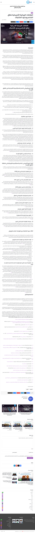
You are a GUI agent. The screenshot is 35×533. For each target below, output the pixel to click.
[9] (8, 160)
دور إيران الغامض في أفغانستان (19, 350)
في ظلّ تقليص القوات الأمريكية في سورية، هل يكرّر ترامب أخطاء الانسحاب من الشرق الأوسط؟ (25, 483)
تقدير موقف (31, 503)
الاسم (32, 448)
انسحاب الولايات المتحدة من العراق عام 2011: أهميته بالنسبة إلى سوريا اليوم (18, 359)
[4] (32, 327)
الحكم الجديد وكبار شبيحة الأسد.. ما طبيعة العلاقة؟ (7, 477)
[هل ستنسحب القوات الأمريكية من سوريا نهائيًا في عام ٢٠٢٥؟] (14, 482)
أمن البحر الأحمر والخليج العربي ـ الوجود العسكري (11, 377)
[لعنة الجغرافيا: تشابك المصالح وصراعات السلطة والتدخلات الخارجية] (17, 522)
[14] (25, 206)
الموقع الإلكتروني (14, 452)
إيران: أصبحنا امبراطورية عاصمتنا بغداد (24, 331)
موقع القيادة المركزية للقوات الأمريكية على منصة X (22, 319)
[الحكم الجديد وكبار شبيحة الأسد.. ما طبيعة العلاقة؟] (14, 478)
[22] (15, 287)
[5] (32, 331)
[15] (8, 213)
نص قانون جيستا (24, 363)
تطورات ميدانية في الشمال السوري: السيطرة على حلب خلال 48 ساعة (7, 428)
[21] (31, 278)
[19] (12, 250)
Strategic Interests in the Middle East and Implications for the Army (20, 321)
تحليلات (32, 500)
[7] (19, 147)
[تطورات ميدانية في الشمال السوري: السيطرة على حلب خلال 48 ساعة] (6, 424)
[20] (11, 272)
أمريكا (31, 389)
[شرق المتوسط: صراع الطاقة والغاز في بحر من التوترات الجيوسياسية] (14, 522)
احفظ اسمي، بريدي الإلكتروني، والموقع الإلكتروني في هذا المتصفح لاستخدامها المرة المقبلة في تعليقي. (18, 456)
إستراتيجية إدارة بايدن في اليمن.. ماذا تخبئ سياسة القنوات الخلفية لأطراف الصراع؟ (17, 366)
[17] (4, 226)
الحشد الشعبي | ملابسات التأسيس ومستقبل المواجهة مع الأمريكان (18, 355)
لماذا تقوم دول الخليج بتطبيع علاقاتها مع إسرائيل (10, 338)
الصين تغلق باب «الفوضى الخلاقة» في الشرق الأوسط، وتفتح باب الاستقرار (12, 345)
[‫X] (24, 398)
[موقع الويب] (26, 398)
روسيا (32, 495)
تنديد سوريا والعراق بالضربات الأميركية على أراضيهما (20, 368)
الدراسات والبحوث (28, 11)
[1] (13, 73)
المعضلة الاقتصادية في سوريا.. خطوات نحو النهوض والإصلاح (28, 428)
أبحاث (25, 11)
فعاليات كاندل (31, 507)
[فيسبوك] (25, 398)
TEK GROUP (16, 531)
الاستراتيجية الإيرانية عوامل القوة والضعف (22, 380)
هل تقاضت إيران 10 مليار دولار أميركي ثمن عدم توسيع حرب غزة (17, 372)
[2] (32, 321)
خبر (32, 510)
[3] (32, 324)
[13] (16, 200)
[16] (30, 219)
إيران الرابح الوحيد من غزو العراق (15, 352)
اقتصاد (32, 505)
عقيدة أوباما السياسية (10, 361)
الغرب (32, 496)
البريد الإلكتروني (31, 452)
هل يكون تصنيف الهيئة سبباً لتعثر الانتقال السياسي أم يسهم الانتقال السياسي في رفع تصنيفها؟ (17, 429)
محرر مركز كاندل (30, 19)
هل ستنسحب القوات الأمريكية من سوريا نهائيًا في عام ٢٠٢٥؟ (7, 481)
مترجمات (31, 492)
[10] (4, 175)
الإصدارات (31, 509)
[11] (32, 350)
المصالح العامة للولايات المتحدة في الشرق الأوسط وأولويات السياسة (21, 322)
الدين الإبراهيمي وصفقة (23, 336)
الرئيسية (32, 11)
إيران (27, 389)
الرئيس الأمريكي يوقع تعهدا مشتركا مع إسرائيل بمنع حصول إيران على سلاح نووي (16, 382)
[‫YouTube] (23, 398)
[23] (25, 292)
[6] (32, 333)
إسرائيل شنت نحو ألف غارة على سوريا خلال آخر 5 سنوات (20, 370)
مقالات (32, 493)
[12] (12, 193)
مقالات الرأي (31, 506)
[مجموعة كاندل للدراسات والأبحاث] (29, 2)
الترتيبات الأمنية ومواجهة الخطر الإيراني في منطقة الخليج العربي (15, 333)
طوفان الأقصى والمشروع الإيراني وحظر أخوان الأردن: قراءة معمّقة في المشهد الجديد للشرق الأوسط (7, 473)
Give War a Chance (27, 324)
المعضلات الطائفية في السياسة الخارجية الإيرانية (21, 327)
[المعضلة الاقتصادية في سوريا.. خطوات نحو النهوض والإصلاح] (28, 424)
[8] (9, 151)
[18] (22, 243)
